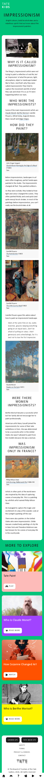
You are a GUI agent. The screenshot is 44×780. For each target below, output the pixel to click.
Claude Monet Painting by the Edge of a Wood (21, 165)
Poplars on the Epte (12, 387)
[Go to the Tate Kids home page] (6, 5)
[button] (13, 740)
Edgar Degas (24, 119)
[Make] (25, 776)
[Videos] (33, 776)
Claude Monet (10, 113)
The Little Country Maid (14, 306)
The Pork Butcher (12, 254)
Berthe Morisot (23, 113)
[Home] (3, 776)
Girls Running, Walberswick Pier (16, 482)
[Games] (11, 776)
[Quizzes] (18, 776)
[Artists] (40, 776)
